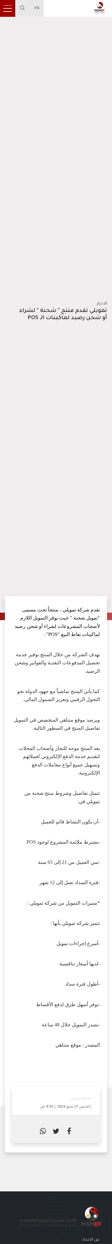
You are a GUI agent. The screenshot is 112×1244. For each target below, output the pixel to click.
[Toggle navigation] (7, 8)
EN (37, 8)
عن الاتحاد (91, 1240)
